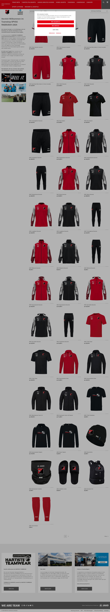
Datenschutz (52, 33)
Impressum (58, 33)
